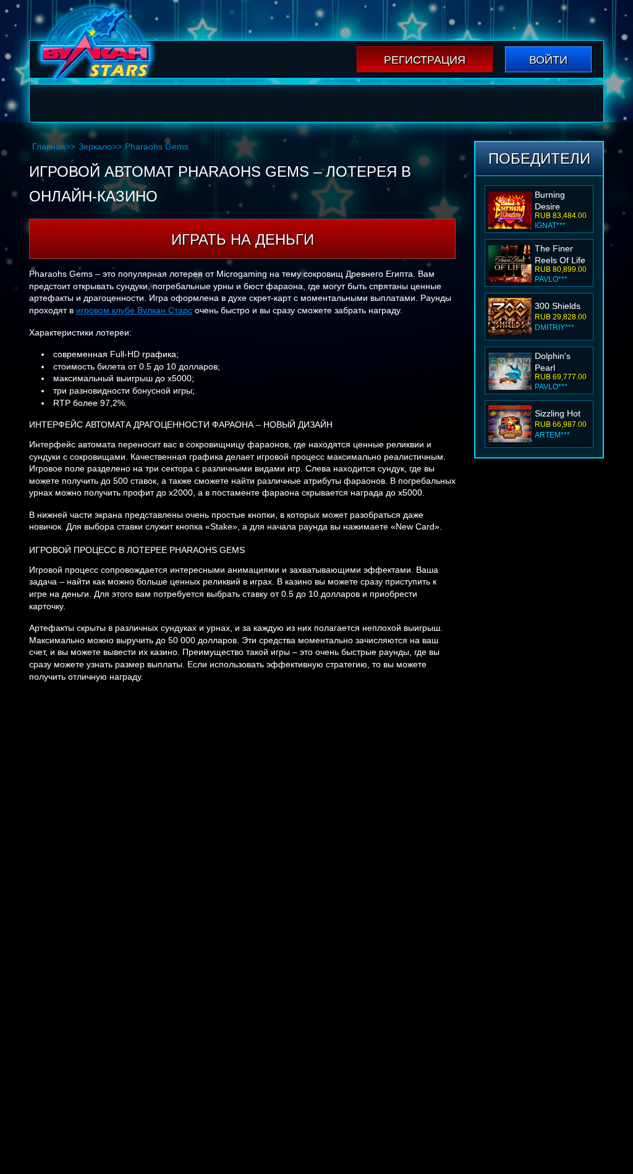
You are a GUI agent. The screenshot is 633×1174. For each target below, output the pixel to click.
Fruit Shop (555, 413)
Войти (548, 60)
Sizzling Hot (557, 360)
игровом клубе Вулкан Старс (134, 310)
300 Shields (557, 252)
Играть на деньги (242, 239)
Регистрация (424, 60)
